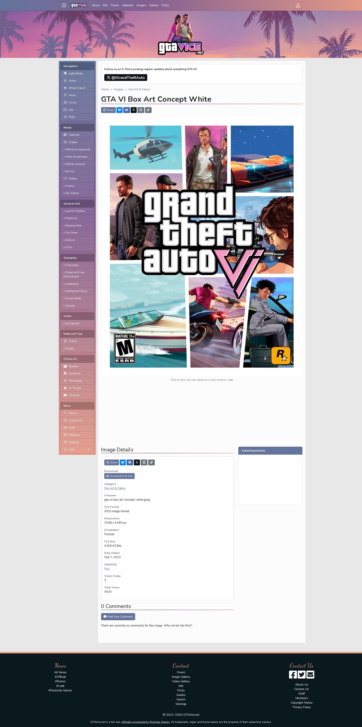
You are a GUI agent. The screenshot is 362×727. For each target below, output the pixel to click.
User (71, 449)
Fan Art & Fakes (139, 89)
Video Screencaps (76, 156)
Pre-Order (71, 232)
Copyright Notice (302, 703)
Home (72, 80)
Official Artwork (75, 164)
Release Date (73, 225)
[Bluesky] (120, 110)
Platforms (71, 218)
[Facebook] (126, 110)
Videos (153, 5)
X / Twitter (75, 388)
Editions (70, 240)
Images (141, 5)
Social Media (73, 298)
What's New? (77, 88)
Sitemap (74, 442)
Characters (72, 265)
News (96, 5)
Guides (73, 341)
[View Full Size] (201, 246)
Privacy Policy (302, 707)
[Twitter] (134, 110)
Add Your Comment (120, 617)
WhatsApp (75, 381)
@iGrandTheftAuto (127, 77)
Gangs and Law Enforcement (74, 274)
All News (60, 672)
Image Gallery (181, 677)
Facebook (75, 373)
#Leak (60, 686)
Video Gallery (181, 681)
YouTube (74, 395)
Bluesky (73, 366)
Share (110, 110)
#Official (60, 677)
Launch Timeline (75, 211)
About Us (301, 684)
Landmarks (71, 284)
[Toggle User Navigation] (298, 5)
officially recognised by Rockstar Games (145, 722)
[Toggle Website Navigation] (64, 5)
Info (105, 5)
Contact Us (75, 420)
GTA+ (68, 247)
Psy (106, 569)
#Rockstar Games (60, 690)
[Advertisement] (201, 417)
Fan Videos (72, 193)
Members (74, 435)
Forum (115, 5)
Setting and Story (76, 291)
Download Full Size (121, 476)
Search (73, 413)
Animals (70, 305)
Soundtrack (72, 323)
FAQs (165, 5)
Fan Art (69, 171)
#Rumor (60, 681)
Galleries (127, 5)
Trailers (69, 186)
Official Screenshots (77, 149)
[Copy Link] (148, 110)
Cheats (69, 348)
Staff (72, 428)
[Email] (140, 110)
